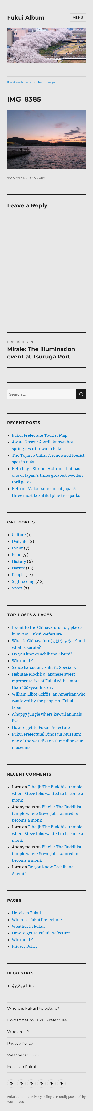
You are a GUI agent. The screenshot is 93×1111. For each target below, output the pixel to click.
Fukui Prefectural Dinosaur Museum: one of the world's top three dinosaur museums (47, 741)
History (19, 561)
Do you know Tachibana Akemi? (42, 654)
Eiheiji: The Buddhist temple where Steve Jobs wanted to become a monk (47, 793)
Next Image (45, 82)
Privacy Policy (25, 946)
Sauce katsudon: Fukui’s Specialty (44, 667)
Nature (18, 568)
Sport (17, 588)
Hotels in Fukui (26, 913)
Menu (78, 17)
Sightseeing (23, 581)
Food (16, 554)
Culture (19, 534)
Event (17, 548)
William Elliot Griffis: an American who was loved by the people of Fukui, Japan (49, 701)
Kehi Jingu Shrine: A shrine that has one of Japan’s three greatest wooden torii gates (47, 475)
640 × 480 (37, 178)
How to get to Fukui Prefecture (41, 727)
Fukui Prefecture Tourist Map (39, 435)
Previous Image (19, 82)
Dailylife (19, 541)
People (18, 574)
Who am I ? (22, 660)
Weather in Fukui (28, 926)
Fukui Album (26, 17)
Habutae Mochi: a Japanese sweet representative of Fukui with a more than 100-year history (46, 681)
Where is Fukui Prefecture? (37, 919)
